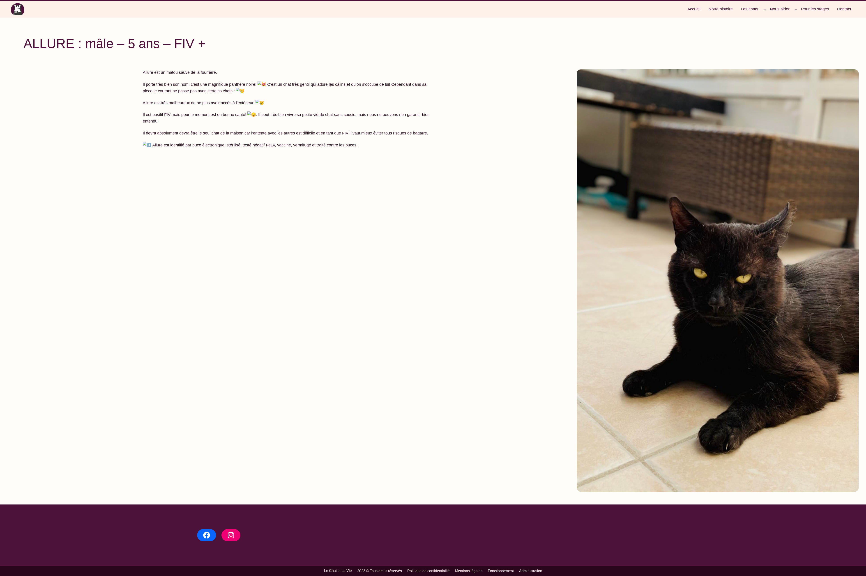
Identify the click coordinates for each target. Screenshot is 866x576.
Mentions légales (468, 571)
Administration (530, 571)
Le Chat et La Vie (338, 571)
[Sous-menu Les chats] (764, 9)
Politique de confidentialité (428, 571)
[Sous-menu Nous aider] (796, 9)
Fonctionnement (501, 571)
